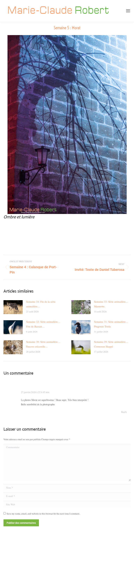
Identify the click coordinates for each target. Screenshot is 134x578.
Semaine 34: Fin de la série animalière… (40, 304)
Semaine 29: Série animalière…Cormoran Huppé (111, 344)
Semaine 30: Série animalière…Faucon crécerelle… (43, 344)
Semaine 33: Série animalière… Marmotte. (111, 304)
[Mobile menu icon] (128, 10)
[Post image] (13, 307)
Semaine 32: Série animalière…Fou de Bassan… (43, 324)
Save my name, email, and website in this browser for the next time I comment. (43, 513)
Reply (124, 411)
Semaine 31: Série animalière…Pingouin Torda (111, 324)
